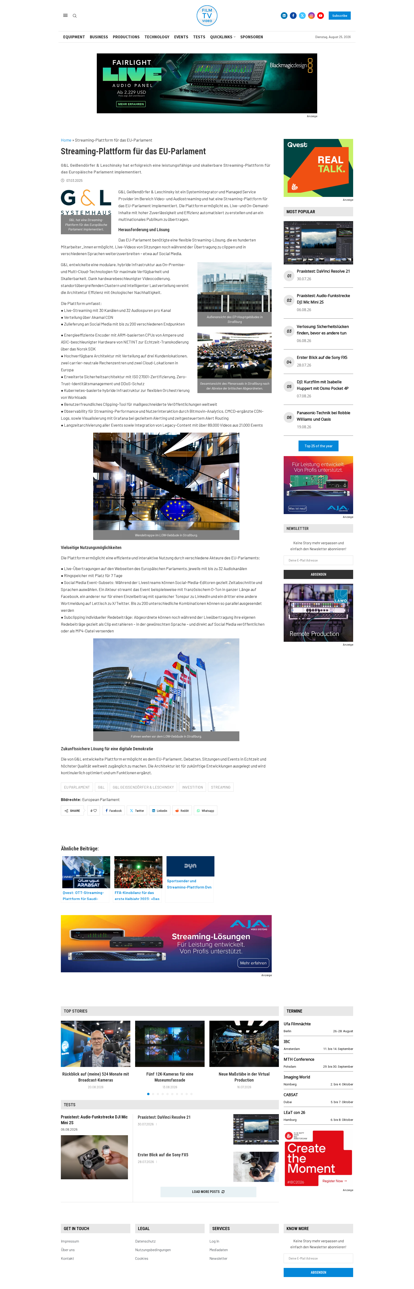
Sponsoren (251, 37)
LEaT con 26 (294, 1112)
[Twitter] (302, 15)
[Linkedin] (284, 15)
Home (66, 139)
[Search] (74, 16)
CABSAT (291, 1094)
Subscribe (339, 15)
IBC (287, 1041)
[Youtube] (320, 15)
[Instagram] (311, 15)
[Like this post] (95, 811)
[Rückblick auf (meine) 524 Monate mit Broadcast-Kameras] (95, 1044)
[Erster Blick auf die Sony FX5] (256, 1167)
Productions (126, 37)
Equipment (74, 37)
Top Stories (75, 1011)
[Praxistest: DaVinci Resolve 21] (256, 1129)
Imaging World (297, 1077)
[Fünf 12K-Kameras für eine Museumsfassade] (170, 1044)
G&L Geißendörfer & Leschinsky (143, 787)
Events (181, 37)
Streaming (220, 787)
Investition (192, 787)
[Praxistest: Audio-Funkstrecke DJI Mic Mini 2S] (94, 1157)
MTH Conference (299, 1059)
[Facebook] (293, 15)
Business (99, 37)
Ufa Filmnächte (297, 1023)
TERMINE (294, 1011)
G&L (101, 787)
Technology (156, 37)
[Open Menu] (65, 15)
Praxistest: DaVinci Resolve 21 (323, 271)
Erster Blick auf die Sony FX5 (322, 357)
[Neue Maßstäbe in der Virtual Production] (244, 1044)
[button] (67, 1058)
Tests (199, 37)
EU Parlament (77, 787)
